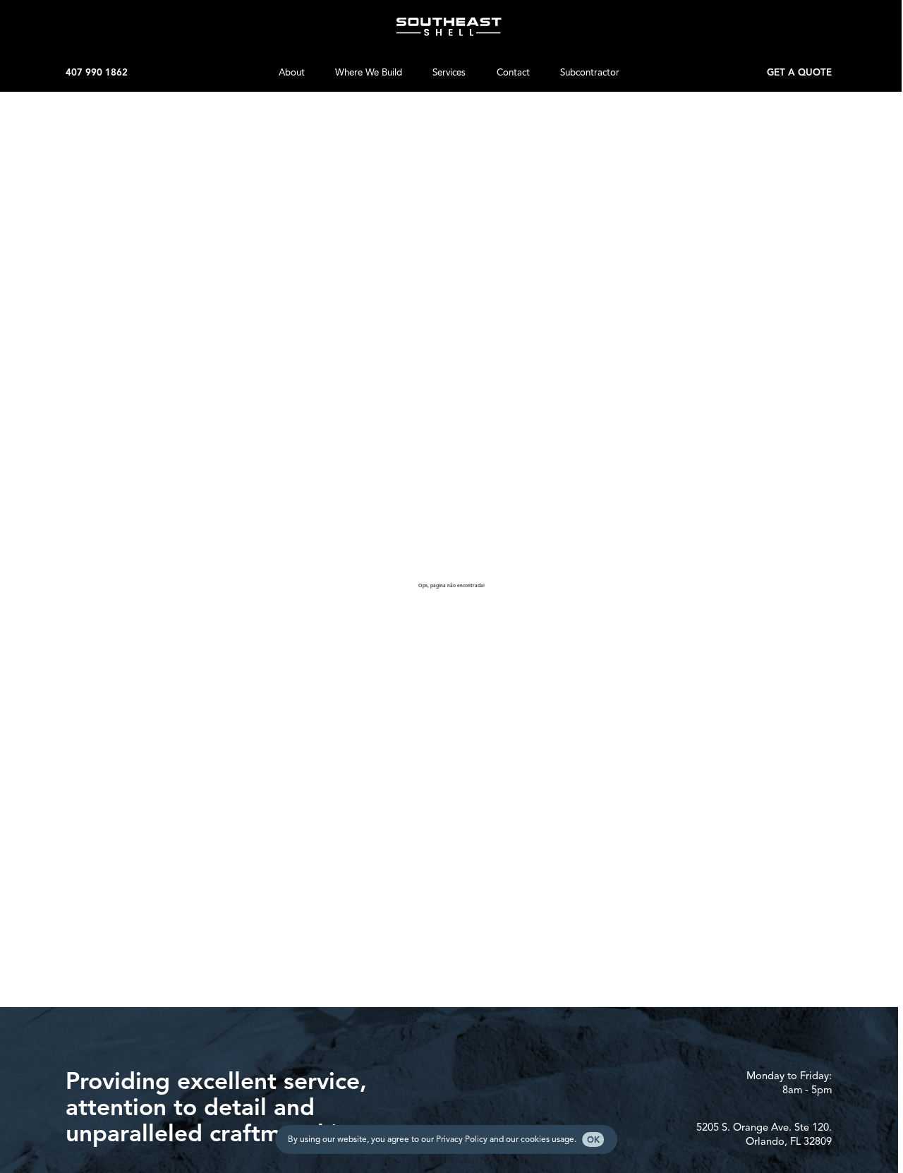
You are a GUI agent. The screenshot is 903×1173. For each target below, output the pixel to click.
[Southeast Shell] (448, 27)
